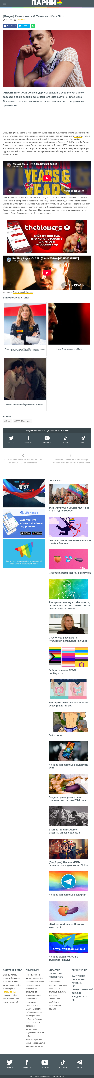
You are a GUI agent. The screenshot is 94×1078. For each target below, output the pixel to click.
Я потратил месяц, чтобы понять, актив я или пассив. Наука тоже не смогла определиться (70, 605)
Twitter (26, 25)
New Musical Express (23, 292)
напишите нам (9, 992)
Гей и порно (56, 735)
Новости (21, 20)
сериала (78, 136)
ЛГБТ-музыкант (23, 421)
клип (8, 421)
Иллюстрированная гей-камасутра (70, 572)
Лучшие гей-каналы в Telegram (67, 894)
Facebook (11, 25)
